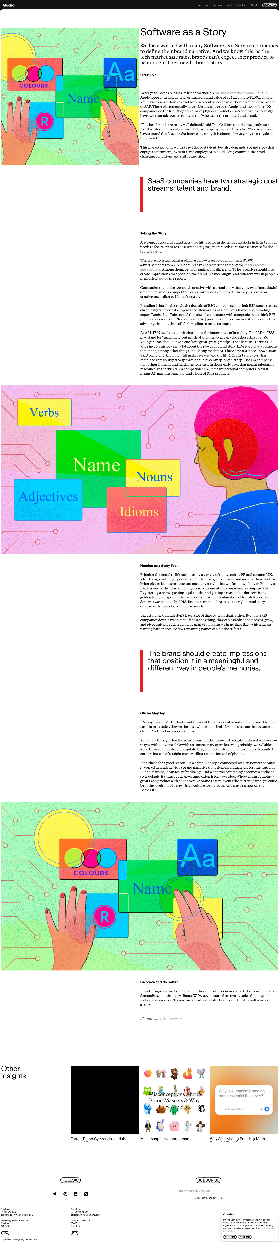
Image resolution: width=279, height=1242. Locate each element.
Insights (241, 5)
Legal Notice (6, 1240)
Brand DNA (202, 5)
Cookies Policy (31, 1240)
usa (5, 1233)
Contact (269, 5)
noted (163, 278)
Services (217, 5)
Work (229, 5)
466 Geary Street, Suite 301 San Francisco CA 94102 (14, 1223)
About (254, 5)
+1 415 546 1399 (8, 1212)
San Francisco (8, 1209)
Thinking (148, 75)
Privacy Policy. (216, 1198)
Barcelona (75, 1209)
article (194, 129)
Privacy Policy (18, 1240)
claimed (167, 602)
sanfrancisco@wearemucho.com (17, 1215)
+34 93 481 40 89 (79, 1212)
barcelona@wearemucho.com (85, 1215)
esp (75, 1233)
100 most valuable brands (234, 93)
